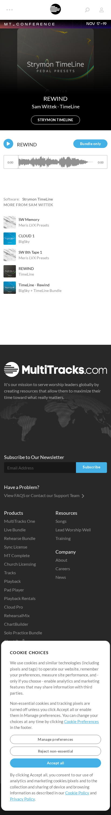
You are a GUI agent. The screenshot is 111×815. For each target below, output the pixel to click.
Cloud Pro (13, 606)
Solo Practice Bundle (23, 632)
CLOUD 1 (26, 236)
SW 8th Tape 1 (30, 252)
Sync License (15, 546)
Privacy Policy (22, 799)
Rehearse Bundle (19, 538)
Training (63, 538)
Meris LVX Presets (34, 225)
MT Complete (17, 555)
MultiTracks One (19, 521)
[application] (55, 164)
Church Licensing (20, 563)
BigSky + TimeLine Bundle (40, 290)
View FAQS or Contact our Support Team (42, 495)
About (61, 559)
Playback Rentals (20, 598)
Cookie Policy (77, 792)
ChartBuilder (16, 624)
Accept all (55, 763)
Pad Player (14, 589)
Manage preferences (55, 739)
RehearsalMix (17, 615)
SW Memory (29, 219)
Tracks (10, 572)
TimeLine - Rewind (34, 285)
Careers (63, 568)
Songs (61, 521)
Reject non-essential (55, 751)
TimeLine (69, 106)
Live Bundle (15, 529)
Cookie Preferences (81, 721)
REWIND (26, 268)
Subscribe (91, 467)
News (61, 577)
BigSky (24, 241)
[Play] (8, 144)
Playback (12, 581)
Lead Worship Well (73, 529)
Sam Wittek (44, 106)
